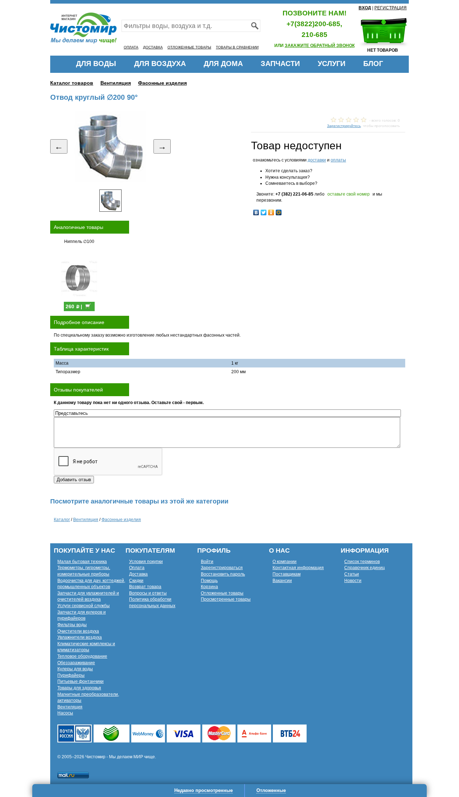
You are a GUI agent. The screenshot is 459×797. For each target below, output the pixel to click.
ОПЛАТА (131, 47)
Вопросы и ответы (148, 593)
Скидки (136, 580)
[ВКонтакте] (256, 212)
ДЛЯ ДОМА (223, 63)
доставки (317, 160)
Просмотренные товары (226, 599)
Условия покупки (146, 561)
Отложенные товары (222, 593)
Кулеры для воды (75, 668)
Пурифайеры (71, 675)
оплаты (338, 160)
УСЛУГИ (331, 63)
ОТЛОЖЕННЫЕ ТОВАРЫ (189, 47)
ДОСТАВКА (153, 47)
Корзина (209, 586)
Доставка (138, 574)
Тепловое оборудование (82, 656)
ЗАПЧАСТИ (280, 63)
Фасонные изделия (162, 83)
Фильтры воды (72, 624)
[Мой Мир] (279, 212)
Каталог (62, 519)
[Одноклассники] (271, 212)
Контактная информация (298, 567)
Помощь (209, 580)
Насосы (65, 713)
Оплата (137, 567)
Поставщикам (287, 574)
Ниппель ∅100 (79, 241)
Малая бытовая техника (82, 561)
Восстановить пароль (223, 574)
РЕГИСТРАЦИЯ (390, 7)
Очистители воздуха (78, 631)
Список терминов (362, 561)
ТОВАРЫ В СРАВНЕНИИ (237, 47)
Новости (352, 580)
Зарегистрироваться (222, 567)
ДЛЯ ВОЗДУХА (160, 63)
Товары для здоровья (79, 687)
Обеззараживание (76, 662)
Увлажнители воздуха (79, 637)
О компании (285, 561)
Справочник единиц (364, 567)
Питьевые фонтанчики (80, 681)
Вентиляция (115, 83)
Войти (207, 561)
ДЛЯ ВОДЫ (96, 63)
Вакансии (282, 580)
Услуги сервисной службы (83, 605)
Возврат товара (145, 586)
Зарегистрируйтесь (344, 126)
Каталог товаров (71, 83)
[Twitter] (264, 212)
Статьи (351, 574)
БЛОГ (373, 63)
